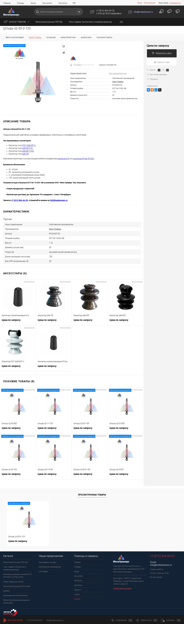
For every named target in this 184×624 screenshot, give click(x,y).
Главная (7, 3)
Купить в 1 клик (163, 62)
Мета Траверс (118, 82)
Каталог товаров (17, 22)
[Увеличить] (35, 78)
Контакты (63, 3)
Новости (77, 590)
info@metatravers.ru (161, 565)
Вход (140, 3)
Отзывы (20, 3)
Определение (175, 3)
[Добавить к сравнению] (63, 52)
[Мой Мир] (156, 90)
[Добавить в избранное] (63, 46)
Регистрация (149, 3)
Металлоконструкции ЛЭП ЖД (49, 22)
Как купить (47, 3)
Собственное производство (50, 567)
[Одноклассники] (152, 90)
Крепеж (6, 591)
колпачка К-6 (63, 159)
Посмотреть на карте (122, 588)
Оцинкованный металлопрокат (15, 595)
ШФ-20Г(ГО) (27, 148)
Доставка (78, 585)
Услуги (77, 594)
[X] (159, 90)
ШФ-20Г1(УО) (28, 151)
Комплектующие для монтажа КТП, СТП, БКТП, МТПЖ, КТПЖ (17, 575)
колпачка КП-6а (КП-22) (83, 159)
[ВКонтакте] (148, 90)
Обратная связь (15, 620)
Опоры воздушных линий (13, 582)
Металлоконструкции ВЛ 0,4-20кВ (16, 586)
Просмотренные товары (92, 494)
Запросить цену (164, 53)
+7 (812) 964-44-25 (34, 620)
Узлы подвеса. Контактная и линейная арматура (90, 22)
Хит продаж (43, 571)
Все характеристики (118, 73)
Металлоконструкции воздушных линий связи (16, 601)
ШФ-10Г (25, 154)
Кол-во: (153, 69)
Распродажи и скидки (47, 562)
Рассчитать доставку (158, 74)
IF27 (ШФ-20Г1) (29, 145)
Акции (33, 3)
